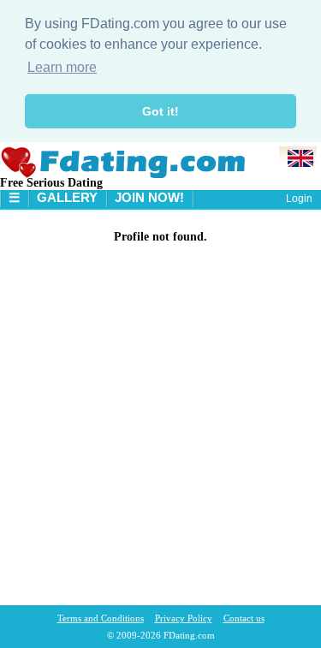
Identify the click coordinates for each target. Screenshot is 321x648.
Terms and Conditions (100, 618)
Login (299, 199)
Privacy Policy (183, 618)
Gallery (67, 197)
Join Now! (149, 197)
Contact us (244, 618)
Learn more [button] (62, 67)
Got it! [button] (160, 111)
